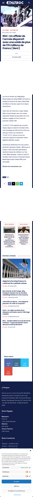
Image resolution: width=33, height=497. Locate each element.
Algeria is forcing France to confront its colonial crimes (15, 282)
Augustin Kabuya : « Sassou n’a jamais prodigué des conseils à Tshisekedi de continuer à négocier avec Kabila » (23, 239)
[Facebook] (9, 183)
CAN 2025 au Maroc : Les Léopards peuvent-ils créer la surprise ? (15, 302)
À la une (6, 30)
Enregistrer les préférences (16, 491)
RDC (8, 177)
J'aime (8, 359)
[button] (30, 450)
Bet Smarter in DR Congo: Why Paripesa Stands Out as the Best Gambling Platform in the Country (15, 293)
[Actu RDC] (16, 2)
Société (5, 286)
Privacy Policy (17, 494)
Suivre (16, 359)
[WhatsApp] (17, 183)
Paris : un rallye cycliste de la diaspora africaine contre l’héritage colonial (16, 312)
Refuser (16, 486)
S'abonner (8, 367)
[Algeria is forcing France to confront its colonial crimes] (16, 268)
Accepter (16, 481)
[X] (13, 183)
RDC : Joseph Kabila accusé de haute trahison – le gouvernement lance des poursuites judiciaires (16, 323)
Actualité (14, 30)
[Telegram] (21, 183)
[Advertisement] (16, 78)
